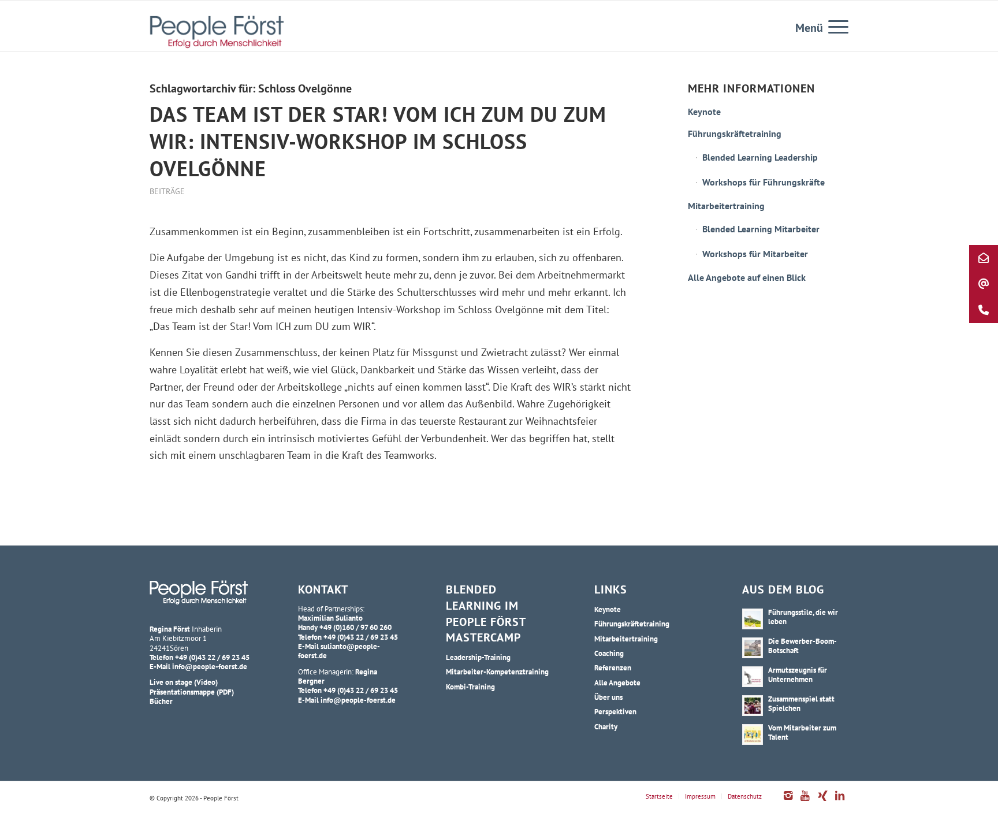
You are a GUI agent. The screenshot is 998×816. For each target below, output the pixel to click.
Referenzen (612, 667)
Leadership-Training (478, 657)
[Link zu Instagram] (787, 801)
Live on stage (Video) (184, 682)
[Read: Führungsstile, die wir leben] (752, 619)
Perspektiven (615, 711)
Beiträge (167, 191)
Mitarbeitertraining (726, 206)
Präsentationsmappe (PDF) (192, 691)
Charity (605, 726)
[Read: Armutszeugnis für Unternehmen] (752, 676)
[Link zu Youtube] (805, 801)
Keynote (704, 111)
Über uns (608, 697)
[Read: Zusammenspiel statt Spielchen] (752, 705)
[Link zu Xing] (822, 801)
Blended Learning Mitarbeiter (761, 229)
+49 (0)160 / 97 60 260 (355, 627)
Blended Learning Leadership (760, 157)
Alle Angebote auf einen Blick (747, 277)
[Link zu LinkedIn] (839, 801)
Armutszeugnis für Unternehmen (797, 674)
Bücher (161, 701)
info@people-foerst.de (209, 666)
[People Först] (217, 31)
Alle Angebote (617, 682)
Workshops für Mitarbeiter (755, 253)
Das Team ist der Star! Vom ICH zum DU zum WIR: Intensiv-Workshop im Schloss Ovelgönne (378, 141)
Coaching (609, 653)
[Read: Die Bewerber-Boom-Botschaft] (752, 647)
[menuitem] (834, 26)
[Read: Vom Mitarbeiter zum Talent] (752, 734)
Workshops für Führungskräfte (763, 182)
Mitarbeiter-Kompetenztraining (497, 671)
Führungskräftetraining (734, 133)
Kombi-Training (470, 686)
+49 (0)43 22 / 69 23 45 (212, 657)
